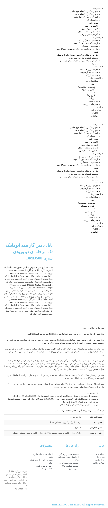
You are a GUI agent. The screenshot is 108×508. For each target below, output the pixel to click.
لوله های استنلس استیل (88, 32)
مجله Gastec (93, 101)
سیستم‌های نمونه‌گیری (89, 46)
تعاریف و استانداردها (86, 87)
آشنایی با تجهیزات (87, 90)
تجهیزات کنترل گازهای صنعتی (86, 14)
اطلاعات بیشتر (88, 328)
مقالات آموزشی (91, 81)
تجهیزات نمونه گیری (89, 29)
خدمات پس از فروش (89, 72)
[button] (81, 121)
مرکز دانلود (96, 110)
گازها (93, 93)
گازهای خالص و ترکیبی (88, 35)
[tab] (100, 328)
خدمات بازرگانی (91, 75)
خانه (101, 445)
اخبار (99, 107)
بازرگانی (91, 98)
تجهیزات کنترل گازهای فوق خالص (84, 11)
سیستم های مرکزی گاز (88, 40)
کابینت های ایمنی (91, 26)
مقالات (69, 410)
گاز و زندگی (90, 95)
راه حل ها (97, 37)
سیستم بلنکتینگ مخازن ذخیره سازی (83, 58)
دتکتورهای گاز (92, 20)
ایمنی (93, 84)
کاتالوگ (95, 113)
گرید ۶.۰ (66, 402)
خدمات (98, 66)
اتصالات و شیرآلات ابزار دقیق (86, 17)
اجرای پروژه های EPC (89, 69)
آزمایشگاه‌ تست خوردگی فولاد (85, 43)
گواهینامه (94, 116)
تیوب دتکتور (93, 23)
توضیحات (100, 328)
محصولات (97, 8)
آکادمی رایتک (95, 78)
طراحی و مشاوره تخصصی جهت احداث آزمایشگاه (77, 55)
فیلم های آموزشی (90, 104)
